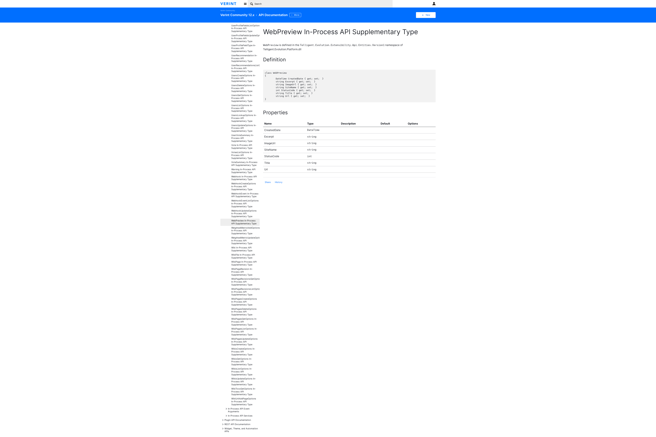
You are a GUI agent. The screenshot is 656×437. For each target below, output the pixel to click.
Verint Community (227, 10)
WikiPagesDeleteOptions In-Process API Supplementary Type (244, 312)
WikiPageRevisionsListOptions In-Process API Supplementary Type (245, 292)
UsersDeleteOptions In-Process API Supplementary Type (243, 88)
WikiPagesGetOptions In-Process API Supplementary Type (244, 322)
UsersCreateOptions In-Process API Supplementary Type (243, 78)
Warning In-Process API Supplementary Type (243, 171)
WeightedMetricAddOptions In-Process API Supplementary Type (245, 231)
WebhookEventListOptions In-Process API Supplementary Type (245, 203)
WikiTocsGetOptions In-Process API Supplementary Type (243, 391)
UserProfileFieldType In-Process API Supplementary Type (243, 48)
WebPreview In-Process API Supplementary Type (243, 222)
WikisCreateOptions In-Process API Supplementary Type (243, 351)
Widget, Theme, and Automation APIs (241, 430)
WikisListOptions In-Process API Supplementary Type (241, 371)
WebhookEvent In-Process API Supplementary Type (244, 195)
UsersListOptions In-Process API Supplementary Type (242, 108)
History (278, 182)
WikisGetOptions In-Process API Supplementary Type (241, 362)
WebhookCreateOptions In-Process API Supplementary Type (243, 186)
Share (268, 182)
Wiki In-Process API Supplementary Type (241, 249)
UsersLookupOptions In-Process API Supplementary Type (244, 118)
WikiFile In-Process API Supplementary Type (243, 256)
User (434, 3)
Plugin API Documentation (237, 419)
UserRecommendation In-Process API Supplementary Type (244, 58)
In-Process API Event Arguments (239, 410)
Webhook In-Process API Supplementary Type (244, 178)
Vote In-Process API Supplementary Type (241, 146)
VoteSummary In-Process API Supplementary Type (244, 163)
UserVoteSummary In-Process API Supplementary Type (242, 138)
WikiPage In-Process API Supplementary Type (244, 263)
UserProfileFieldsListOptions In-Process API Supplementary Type (245, 28)
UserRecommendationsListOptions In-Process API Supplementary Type (245, 68)
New (428, 15)
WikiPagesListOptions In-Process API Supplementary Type (244, 331)
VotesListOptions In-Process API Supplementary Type (242, 155)
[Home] (231, 4)
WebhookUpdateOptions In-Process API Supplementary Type (244, 213)
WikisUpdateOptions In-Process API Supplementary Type (243, 381)
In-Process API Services (240, 415)
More (296, 15)
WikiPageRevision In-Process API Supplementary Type (242, 272)
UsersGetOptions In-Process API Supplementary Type (241, 98)
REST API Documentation (237, 424)
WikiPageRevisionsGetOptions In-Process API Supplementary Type (245, 282)
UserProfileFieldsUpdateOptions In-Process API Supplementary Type (245, 38)
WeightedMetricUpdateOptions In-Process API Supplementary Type (245, 240)
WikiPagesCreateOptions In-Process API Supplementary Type (244, 302)
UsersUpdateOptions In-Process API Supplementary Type (243, 128)
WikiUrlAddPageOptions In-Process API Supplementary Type (243, 401)
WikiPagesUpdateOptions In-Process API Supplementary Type (244, 342)
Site (245, 3)
